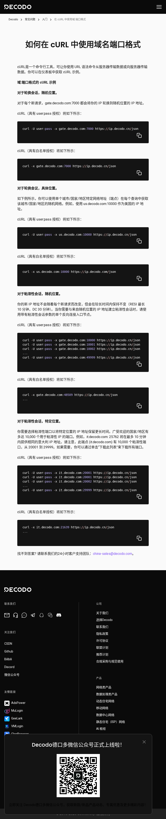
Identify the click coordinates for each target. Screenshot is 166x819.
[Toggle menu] (159, 7)
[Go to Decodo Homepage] (17, 7)
